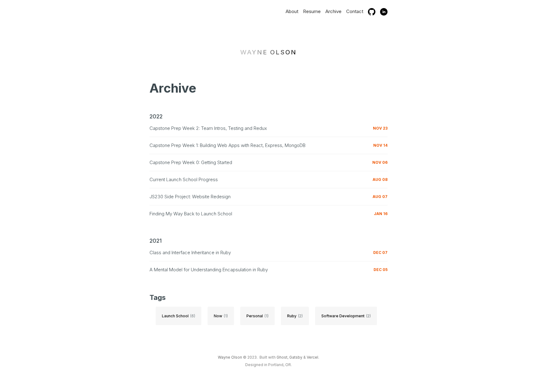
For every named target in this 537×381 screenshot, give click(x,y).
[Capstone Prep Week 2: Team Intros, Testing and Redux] (268, 126)
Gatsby (295, 357)
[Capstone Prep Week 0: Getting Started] (268, 160)
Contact (354, 11)
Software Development (343, 316)
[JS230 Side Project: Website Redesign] (268, 194)
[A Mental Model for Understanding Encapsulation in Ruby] (268, 267)
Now (218, 316)
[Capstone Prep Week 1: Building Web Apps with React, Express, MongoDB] (268, 143)
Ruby (291, 316)
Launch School (175, 316)
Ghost (282, 357)
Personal (254, 316)
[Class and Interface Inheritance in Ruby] (268, 250)
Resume (312, 11)
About (292, 11)
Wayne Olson (268, 52)
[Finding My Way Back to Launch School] (268, 211)
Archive (333, 11)
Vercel (312, 357)
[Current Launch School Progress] (268, 177)
